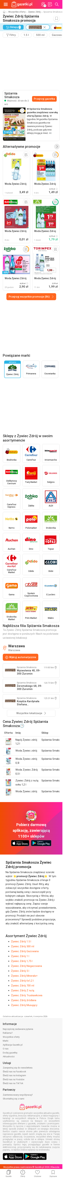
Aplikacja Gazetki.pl (13, 1044)
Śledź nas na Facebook (14, 1071)
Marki (5, 1040)
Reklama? (8, 1033)
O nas (5, 1048)
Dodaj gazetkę (10, 1052)
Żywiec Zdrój (34, 12)
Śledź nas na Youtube (13, 1079)
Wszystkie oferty (16, 12)
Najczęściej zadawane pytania (18, 1029)
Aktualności (9, 1056)
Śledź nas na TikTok (13, 1083)
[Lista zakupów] (50, 4)
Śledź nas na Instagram (14, 1075)
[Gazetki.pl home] (22, 4)
